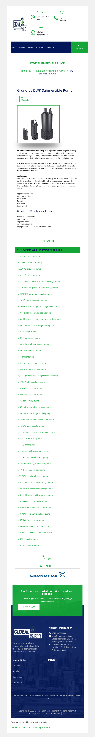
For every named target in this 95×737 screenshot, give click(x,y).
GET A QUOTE (79, 47)
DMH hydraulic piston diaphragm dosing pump (40, 319)
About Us (22, 47)
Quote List (25, 100)
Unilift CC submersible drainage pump (36, 488)
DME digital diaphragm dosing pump (35, 313)
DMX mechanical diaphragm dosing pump (37, 325)
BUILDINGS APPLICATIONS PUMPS (50, 71)
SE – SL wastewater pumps (31, 438)
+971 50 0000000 (39, 599)
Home (14, 47)
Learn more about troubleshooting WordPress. (31, 727)
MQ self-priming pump (29, 401)
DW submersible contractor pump (34, 344)
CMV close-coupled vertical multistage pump (38, 287)
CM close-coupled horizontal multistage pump (39, 281)
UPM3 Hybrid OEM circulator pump (34, 514)
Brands (30, 47)
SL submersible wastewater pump (34, 451)
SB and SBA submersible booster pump (36, 419)
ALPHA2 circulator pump (30, 269)
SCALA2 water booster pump (31, 426)
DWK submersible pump (30, 350)
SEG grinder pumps (27, 444)
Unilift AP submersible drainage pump (36, 482)
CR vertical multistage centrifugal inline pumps (39, 306)
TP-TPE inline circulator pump (32, 470)
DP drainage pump (27, 331)
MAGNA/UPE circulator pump (32, 382)
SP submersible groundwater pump (35, 463)
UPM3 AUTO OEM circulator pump (34, 501)
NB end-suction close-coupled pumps (35, 407)
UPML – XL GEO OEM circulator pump (35, 532)
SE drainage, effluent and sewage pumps (37, 432)
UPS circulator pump (28, 539)
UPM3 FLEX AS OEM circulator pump (35, 507)
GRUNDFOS (26, 71)
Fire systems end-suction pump (33, 363)
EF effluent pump (26, 357)
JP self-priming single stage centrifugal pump (38, 375)
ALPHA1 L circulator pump (30, 262)
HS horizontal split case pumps (33, 369)
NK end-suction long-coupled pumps (35, 413)
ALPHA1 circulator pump (30, 256)
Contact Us (50, 47)
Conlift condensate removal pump (34, 300)
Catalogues (39, 47)
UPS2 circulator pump (29, 545)
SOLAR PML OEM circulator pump (33, 457)
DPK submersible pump (29, 338)
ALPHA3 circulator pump (30, 275)
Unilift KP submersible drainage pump (36, 495)
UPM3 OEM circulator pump (31, 520)
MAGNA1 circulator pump (30, 388)
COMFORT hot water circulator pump (35, 294)
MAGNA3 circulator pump (30, 394)
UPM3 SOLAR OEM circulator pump (34, 526)
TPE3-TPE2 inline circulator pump (33, 476)
